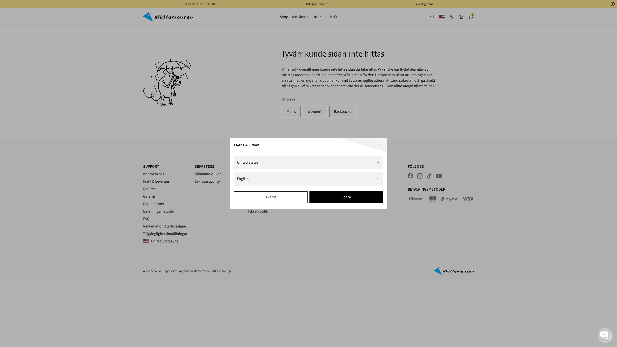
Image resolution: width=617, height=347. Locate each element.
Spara (346, 197)
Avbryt (271, 197)
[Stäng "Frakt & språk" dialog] (380, 144)
